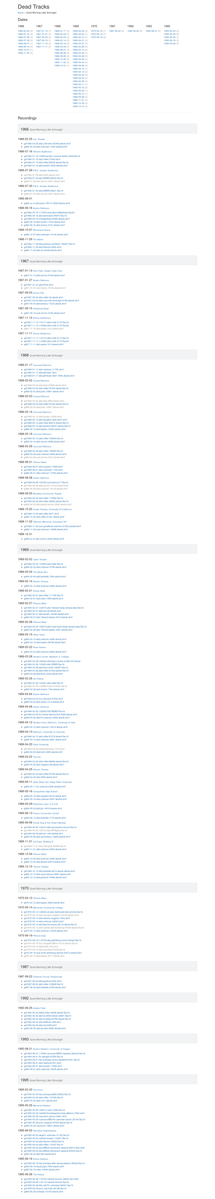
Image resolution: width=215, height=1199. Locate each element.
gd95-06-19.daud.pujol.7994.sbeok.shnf (44, 1166)
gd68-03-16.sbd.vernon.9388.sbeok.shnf (44, 441)
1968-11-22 (60, 62)
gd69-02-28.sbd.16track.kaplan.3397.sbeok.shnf (48, 629)
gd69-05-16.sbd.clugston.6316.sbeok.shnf (45, 795)
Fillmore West (39, 462)
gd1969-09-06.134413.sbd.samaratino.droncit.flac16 (50, 827)
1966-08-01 (23, 43)
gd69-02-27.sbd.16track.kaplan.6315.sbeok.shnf (48, 617)
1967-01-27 (42, 34)
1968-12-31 (60, 65)
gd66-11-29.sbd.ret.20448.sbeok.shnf (43, 250)
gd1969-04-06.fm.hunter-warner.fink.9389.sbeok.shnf (50, 714)
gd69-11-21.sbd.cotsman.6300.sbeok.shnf (45, 849)
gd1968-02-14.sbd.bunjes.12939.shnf (43, 416)
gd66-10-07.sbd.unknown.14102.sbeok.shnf (46, 234)
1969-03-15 (78, 49)
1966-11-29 (23, 52)
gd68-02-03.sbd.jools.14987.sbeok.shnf (44, 407)
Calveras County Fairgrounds (47, 976)
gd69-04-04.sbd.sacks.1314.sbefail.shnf (44, 701)
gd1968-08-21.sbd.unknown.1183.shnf (43, 469)
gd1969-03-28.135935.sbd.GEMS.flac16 (44, 664)
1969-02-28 (78, 46)
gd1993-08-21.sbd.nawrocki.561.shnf (42, 1062)
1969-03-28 (78, 55)
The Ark (37, 756)
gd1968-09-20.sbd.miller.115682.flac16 (43, 498)
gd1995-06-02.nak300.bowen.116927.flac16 (46, 1138)
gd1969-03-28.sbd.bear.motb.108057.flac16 (46, 667)
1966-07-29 (23, 37)
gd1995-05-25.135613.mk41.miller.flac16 (44, 1109)
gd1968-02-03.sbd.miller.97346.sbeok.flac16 (46, 403)
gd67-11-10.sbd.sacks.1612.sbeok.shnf (43, 328)
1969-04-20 (78, 74)
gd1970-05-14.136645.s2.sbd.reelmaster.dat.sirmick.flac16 (53, 911)
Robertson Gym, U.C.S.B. (45, 803)
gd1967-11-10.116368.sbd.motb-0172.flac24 (46, 325)
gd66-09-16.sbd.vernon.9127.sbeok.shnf (44, 225)
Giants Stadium (40, 1158)
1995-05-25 (169, 34)
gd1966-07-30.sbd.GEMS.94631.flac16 (43, 190)
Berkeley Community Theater (47, 493)
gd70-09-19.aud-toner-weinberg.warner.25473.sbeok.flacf (53, 952)
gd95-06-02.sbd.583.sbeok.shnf (40, 1153)
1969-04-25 (78, 81)
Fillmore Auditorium (42, 151)
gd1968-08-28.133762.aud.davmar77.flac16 (46, 482)
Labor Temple (40, 559)
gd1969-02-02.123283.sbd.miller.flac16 (43, 563)
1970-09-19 (96, 37)
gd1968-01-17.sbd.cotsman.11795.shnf (43, 369)
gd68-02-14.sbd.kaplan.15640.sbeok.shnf (45, 429)
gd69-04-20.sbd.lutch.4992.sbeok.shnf (43, 751)
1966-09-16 (23, 46)
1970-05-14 (96, 34)
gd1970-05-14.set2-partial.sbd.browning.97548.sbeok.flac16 (54, 927)
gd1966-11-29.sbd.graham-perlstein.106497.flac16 (49, 243)
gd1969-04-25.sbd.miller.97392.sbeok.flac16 (46, 773)
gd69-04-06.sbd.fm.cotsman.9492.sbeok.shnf (46, 717)
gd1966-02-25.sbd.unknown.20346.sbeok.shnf (47, 143)
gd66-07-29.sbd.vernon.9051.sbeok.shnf (44, 181)
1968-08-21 (60, 49)
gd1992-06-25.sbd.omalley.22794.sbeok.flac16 (47, 1018)
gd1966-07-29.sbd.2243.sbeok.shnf (42, 174)
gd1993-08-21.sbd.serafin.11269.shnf (43, 1066)
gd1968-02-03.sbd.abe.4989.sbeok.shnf (44, 400)
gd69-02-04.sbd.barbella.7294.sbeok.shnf (45, 576)
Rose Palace (39, 647)
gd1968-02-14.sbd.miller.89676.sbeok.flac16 (46, 422)
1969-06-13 (78, 93)
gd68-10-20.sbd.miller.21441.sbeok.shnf (44, 516)
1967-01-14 (42, 30)
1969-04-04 (78, 62)
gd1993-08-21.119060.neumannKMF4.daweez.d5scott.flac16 (54, 1053)
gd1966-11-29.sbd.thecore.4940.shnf (42, 247)
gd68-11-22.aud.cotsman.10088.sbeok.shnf (46, 529)
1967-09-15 (42, 40)
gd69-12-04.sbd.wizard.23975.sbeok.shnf (44, 861)
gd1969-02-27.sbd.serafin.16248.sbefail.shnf (46, 614)
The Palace (38, 1174)
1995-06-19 (169, 40)
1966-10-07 (23, 49)
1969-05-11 (78, 84)
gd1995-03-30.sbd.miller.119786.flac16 (43, 1097)
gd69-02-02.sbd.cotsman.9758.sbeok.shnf (45, 567)
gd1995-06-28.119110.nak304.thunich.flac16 (46, 1182)
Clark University (41, 744)
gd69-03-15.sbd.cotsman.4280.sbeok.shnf (45, 639)
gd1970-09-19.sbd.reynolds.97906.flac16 (44, 949)
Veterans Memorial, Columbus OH (50, 521)
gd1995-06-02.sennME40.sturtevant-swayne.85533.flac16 (53, 1150)
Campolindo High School (45, 791)
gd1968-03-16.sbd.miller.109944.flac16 (43, 438)
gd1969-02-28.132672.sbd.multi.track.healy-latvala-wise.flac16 (55, 626)
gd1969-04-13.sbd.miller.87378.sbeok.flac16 (46, 736)
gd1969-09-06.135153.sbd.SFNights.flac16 (45, 830)
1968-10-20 (60, 59)
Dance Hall (38, 292)
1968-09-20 (60, 55)
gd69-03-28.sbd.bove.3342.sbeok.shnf (43, 673)
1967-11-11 (42, 46)
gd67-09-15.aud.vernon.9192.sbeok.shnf (44, 313)
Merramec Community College (48, 907)
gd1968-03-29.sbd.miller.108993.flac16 (43, 450)
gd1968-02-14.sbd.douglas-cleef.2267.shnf (45, 419)
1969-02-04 (78, 34)
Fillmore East (39, 935)
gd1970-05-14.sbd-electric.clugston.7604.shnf (47, 918)
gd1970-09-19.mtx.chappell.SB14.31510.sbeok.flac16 (51, 943)
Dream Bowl (39, 590)
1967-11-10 (42, 43)
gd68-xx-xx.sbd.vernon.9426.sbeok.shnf (44, 538)
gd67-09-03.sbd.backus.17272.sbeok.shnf (45, 303)
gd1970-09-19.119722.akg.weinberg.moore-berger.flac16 (52, 940)
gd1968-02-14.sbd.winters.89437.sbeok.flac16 (47, 425)
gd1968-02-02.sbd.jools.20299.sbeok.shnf (45, 385)
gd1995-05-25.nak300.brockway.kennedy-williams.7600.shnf (54, 1113)
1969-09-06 (78, 96)
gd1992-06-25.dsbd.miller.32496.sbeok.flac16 (47, 1012)
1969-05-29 (78, 90)
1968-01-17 (60, 30)
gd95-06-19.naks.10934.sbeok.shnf (41, 1169)
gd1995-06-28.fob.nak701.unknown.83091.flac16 (48, 1185)
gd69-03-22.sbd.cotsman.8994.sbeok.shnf (45, 651)
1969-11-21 (78, 99)
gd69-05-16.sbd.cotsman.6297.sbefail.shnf (45, 799)
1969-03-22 (78, 52)
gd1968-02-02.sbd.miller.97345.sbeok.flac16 (46, 388)
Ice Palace (38, 678)
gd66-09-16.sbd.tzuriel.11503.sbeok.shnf (44, 221)
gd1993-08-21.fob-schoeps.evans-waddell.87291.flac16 (52, 1059)
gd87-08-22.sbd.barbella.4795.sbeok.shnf (45, 987)
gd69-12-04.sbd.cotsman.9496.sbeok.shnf (45, 858)
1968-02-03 (60, 37)
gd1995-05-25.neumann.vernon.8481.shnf (45, 1116)
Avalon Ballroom (41, 208)
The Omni (38, 1089)
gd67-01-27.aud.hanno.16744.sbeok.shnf (44, 287)
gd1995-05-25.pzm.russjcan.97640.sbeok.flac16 (48, 1122)
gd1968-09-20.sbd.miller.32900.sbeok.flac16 (46, 501)
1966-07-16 (23, 34)
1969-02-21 (78, 40)
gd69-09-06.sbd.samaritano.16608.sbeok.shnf (47, 836)
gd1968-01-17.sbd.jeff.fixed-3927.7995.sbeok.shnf (49, 375)
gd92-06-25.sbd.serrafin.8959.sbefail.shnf (45, 1028)
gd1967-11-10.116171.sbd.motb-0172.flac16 (46, 322)
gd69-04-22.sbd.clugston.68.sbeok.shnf (44, 764)
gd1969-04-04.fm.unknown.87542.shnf (43, 698)
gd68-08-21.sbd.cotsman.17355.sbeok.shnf (46, 472)
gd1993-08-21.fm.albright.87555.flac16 (43, 1056)
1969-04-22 (78, 77)
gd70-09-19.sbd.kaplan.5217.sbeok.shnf (44, 955)
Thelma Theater (41, 866)
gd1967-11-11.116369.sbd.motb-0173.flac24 (46, 341)
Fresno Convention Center (46, 813)
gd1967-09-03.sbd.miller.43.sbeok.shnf (43, 297)
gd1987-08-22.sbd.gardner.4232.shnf (42, 981)
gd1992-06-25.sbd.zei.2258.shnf (40, 1025)
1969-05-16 (78, 87)
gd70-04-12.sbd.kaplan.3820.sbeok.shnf (44, 902)
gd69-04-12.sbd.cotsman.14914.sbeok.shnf (46, 726)
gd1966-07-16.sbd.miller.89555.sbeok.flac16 (46, 162)
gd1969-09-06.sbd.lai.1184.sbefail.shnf (43, 833)
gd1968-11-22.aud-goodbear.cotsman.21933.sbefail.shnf (52, 526)
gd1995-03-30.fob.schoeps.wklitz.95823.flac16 (47, 1094)
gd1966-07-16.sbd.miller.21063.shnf (42, 159)
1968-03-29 (60, 46)
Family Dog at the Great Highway (49, 822)
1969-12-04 (78, 103)
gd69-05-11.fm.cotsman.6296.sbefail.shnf (45, 786)
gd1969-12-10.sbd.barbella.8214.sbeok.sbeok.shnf (49, 871)
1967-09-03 (42, 37)
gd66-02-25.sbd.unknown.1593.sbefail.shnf (45, 146)
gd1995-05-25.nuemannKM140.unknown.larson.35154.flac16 (54, 1119)
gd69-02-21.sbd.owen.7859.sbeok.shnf (43, 598)
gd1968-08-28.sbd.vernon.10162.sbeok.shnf (46, 485)
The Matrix (38, 239)
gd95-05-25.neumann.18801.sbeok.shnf (44, 1125)
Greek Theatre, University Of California (52, 509)
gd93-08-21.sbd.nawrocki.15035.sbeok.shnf (46, 1069)
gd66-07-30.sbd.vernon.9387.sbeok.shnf (44, 193)
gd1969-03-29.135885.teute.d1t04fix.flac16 (45, 686)
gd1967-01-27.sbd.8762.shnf (38, 284)
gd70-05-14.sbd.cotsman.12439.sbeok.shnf (46, 930)
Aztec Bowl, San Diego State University (52, 781)
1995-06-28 (169, 43)
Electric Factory (40, 581)
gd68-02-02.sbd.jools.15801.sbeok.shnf (44, 391)
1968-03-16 (60, 43)
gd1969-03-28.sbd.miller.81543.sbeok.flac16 (46, 670)
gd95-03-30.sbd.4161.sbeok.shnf (40, 1100)
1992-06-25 (133, 30)
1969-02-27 (78, 43)
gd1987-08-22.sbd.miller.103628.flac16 (43, 984)
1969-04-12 (78, 68)
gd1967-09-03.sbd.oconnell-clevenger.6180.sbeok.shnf (51, 300)
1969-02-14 (78, 37)
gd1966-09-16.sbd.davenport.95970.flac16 (45, 215)
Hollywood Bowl (41, 308)
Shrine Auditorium (42, 317)
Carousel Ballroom (42, 365)
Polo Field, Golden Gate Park (47, 270)
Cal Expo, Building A (43, 841)
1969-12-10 (78, 106)
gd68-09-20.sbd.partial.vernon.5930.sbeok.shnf (47, 504)
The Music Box (40, 571)
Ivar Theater (39, 139)
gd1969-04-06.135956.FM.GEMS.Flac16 (44, 711)
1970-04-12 (96, 30)
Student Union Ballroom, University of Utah (54, 722)
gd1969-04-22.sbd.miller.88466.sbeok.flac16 (46, 761)
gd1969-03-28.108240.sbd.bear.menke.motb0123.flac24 (52, 661)
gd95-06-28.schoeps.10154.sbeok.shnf (43, 1191)
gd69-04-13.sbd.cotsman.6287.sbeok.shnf (45, 739)
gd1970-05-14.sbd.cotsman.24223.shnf (43, 921)
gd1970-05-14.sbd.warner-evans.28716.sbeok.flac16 (50, 924)
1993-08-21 (151, 30)
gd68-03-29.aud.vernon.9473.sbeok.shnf (44, 457)
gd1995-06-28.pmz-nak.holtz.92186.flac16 (45, 1188)
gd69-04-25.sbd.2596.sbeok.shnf (40, 777)
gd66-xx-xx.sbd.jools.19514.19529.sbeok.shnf (47, 203)
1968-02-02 (60, 34)
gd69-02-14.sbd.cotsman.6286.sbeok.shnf (45, 585)
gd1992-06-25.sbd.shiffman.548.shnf (42, 1022)
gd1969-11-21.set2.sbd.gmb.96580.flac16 (45, 846)
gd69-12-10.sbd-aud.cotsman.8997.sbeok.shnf (47, 874)
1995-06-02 (169, 37)
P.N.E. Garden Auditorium (45, 170)
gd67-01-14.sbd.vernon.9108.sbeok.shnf (44, 275)
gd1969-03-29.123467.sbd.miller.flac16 (43, 682)
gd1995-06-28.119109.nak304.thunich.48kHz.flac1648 (51, 1178)
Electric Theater (41, 769)
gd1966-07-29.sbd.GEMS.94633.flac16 (43, 178)
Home (21, 12)
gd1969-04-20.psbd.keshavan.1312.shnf (44, 748)
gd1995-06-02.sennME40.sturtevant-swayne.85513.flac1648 (54, 1147)
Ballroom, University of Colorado (49, 731)
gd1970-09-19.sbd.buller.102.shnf (41, 946)
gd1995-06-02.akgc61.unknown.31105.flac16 (46, 1135)
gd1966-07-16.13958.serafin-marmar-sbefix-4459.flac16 (52, 156)
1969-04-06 (78, 65)
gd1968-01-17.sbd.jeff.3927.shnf (40, 372)
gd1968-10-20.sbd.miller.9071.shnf (41, 513)
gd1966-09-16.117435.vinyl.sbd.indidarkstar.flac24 (49, 212)
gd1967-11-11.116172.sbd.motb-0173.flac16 (46, 337)
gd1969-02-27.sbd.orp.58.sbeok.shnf (42, 610)
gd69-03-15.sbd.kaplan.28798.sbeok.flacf (44, 642)
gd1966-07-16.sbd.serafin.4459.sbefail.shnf (46, 165)
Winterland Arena (41, 229)
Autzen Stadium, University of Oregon (51, 1048)
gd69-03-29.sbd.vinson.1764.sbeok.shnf (44, 689)
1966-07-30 (23, 40)
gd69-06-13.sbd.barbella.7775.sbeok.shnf (45, 817)
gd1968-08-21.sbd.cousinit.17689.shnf (43, 466)
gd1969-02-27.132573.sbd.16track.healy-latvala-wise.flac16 (54, 607)
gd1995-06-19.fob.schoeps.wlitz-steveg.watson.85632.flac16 (54, 1163)
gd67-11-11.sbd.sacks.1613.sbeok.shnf (43, 344)
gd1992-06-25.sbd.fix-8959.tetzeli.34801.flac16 (47, 1015)
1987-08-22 (115, 30)
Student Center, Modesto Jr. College (51, 656)
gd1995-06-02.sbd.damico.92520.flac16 (44, 1141)
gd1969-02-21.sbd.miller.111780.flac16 (43, 595)
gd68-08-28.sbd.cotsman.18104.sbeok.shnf (46, 488)
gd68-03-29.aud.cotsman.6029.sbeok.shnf (45, 454)
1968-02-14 (60, 40)
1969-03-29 (78, 59)
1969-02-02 (78, 30)
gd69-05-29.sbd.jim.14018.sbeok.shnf (43, 808)
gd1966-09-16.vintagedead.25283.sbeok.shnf (47, 218)
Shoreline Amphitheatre (44, 1130)
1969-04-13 (78, 71)
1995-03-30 (169, 30)
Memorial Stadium (42, 1105)
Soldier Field (39, 1008)
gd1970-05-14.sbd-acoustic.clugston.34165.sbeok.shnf (51, 915)
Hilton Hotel (39, 634)
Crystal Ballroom (41, 380)
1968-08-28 (60, 52)
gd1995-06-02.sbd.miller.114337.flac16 (43, 1144)
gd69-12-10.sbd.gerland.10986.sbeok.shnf (45, 877)
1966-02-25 (23, 30)
